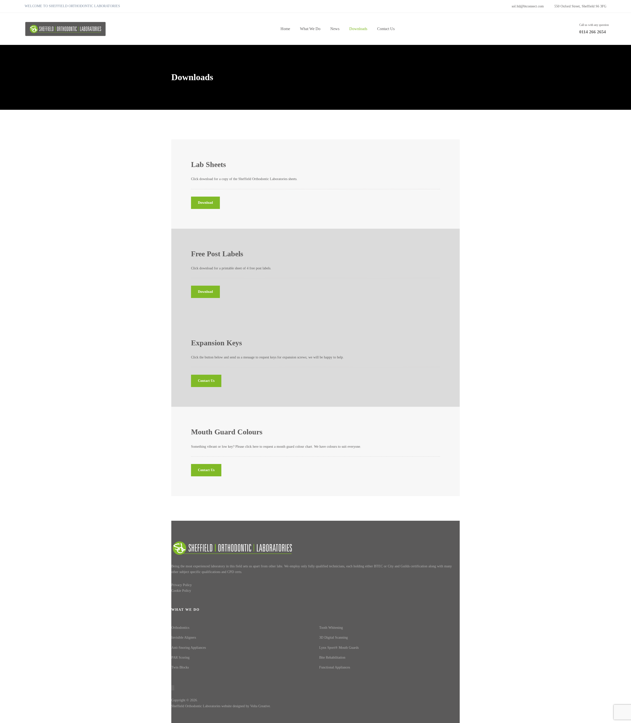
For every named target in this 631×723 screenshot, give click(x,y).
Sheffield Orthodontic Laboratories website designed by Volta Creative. (221, 706)
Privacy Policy (181, 585)
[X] (449, 712)
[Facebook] (440, 712)
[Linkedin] (458, 712)
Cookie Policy (181, 591)
